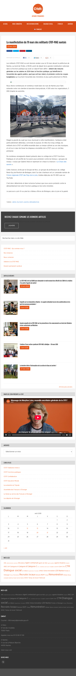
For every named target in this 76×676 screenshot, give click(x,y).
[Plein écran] (70, 435)
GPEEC (41, 571)
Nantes (26, 202)
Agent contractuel (31, 563)
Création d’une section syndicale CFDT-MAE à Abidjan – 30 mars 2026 (39, 344)
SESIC (26, 578)
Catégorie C (32, 566)
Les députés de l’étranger (12, 498)
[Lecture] (6, 435)
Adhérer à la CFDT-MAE (11, 261)
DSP (23, 570)
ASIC (5, 566)
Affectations (21, 563)
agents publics (51, 563)
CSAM (60, 566)
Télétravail (42, 578)
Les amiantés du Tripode (11, 485)
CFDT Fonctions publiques (12, 472)
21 (47, 532)
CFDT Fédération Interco (12, 468)
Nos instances (8, 253)
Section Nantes (20, 577)
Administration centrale (12, 563)
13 (37, 528)
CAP (8, 566)
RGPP (43, 575)
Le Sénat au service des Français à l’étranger (18, 494)
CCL (38, 566)
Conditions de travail (44, 566)
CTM (67, 566)
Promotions (16, 575)
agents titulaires (59, 563)
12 (27, 528)
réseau (65, 575)
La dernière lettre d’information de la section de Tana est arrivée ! (38, 366)
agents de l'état (43, 563)
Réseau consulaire (54, 607)
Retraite (38, 575)
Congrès (52, 566)
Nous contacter (9, 257)
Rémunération (34, 202)
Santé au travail (12, 578)
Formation (36, 570)
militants (20, 202)
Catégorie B (23, 566)
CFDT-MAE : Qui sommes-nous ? (14, 248)
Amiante (67, 563)
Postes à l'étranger (57, 603)
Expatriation (31, 570)
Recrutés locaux (27, 574)
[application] (38, 417)
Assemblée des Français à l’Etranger (15, 489)
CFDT (38, 9)
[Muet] (67, 435)
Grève (14, 202)
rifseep (46, 575)
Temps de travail (33, 578)
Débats (26, 571)
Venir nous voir (6, 650)
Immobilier (51, 571)
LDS (56, 571)
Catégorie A (14, 566)
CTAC (63, 566)
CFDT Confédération (10, 476)
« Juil (5, 548)
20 (37, 532)
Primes (11, 575)
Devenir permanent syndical (13, 266)
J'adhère (11, 225)
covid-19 (56, 566)
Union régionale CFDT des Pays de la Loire (22, 175)
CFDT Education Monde (11, 481)
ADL (5, 563)
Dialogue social (13, 570)
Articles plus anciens (65, 387)
